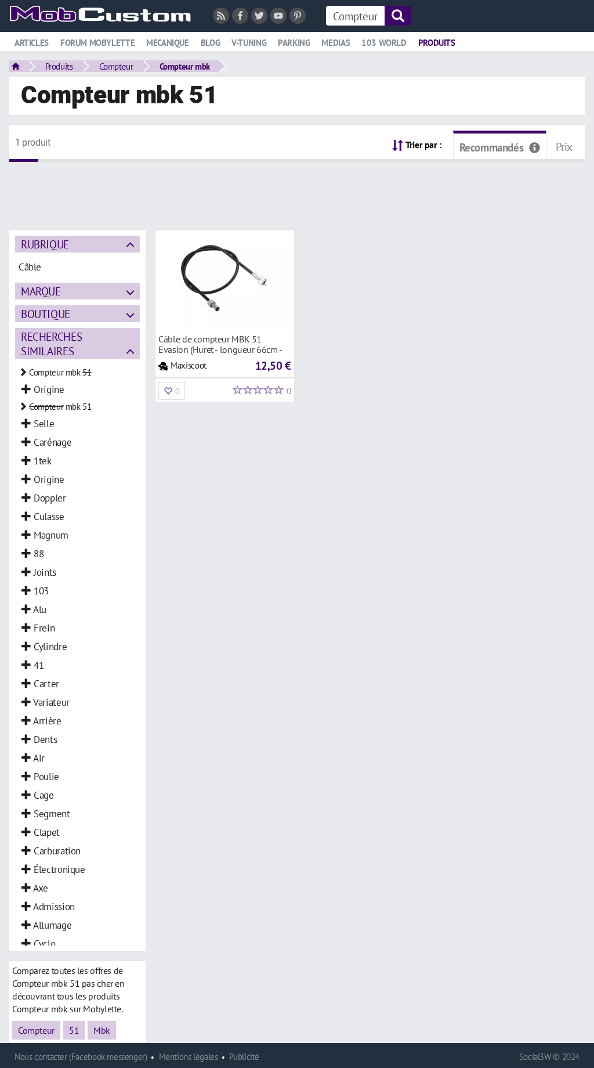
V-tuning (248, 42)
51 (74, 1030)
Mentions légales (188, 1056)
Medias (335, 42)
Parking (294, 42)
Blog (210, 42)
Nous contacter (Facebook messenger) (81, 1056)
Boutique (45, 313)
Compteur (116, 66)
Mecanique (167, 42)
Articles (32, 42)
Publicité (244, 1056)
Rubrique (45, 244)
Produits (436, 42)
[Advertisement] (297, 189)
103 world (384, 42)
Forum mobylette (97, 42)
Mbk (101, 1030)
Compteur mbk (185, 66)
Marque (41, 291)
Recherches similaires (51, 343)
